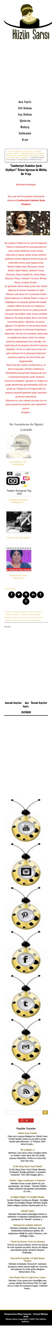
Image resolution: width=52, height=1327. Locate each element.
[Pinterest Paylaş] (26, 594)
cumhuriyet (37, 151)
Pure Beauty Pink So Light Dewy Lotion (27, 1277)
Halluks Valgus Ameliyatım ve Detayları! (27, 1180)
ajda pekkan (19, 151)
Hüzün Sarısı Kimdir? (27, 1133)
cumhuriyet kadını (12, 153)
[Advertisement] (26, 71)
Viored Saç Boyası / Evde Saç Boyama (27, 1241)
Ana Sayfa (9, 151)
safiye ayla (16, 620)
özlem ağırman (34, 155)
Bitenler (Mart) (27, 1211)
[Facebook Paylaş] (11, 594)
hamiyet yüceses (11, 155)
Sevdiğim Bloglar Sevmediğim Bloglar (27, 1197)
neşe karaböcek (23, 155)
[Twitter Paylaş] (18, 594)
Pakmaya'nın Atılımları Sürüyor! (27, 1225)
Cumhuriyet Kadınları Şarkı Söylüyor (31, 153)
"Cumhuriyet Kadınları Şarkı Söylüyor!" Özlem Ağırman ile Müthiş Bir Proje (26, 170)
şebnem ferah (14, 157)
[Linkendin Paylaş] (33, 594)
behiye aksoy (28, 151)
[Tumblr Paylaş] (40, 594)
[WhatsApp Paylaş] (26, 601)
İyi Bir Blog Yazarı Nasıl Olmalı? (27, 1166)
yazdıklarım (24, 157)
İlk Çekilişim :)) (27, 1150)
